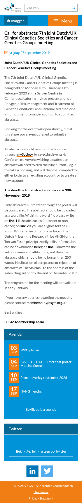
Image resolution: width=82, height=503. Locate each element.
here (37, 247)
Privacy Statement (41, 498)
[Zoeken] (74, 8)
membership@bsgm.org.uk (46, 302)
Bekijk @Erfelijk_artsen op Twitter (41, 451)
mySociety (25, 154)
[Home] (12, 7)
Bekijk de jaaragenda (41, 409)
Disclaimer (41, 492)
